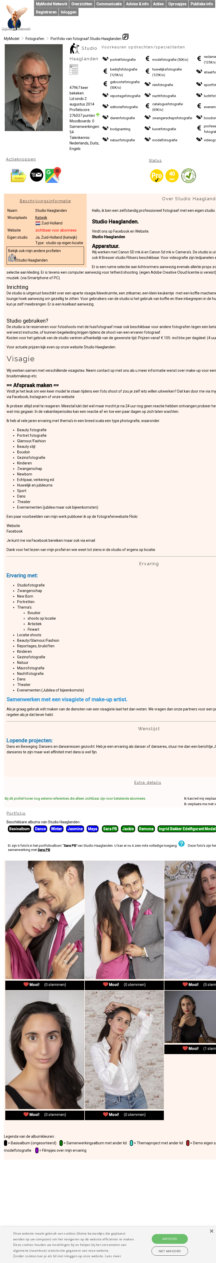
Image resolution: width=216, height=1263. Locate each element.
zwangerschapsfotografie (172, 118)
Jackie (128, 829)
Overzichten (81, 4)
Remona (146, 829)
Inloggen (68, 12)
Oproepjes (177, 4)
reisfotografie (162, 85)
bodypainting (120, 129)
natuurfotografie (122, 140)
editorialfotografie (124, 107)
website (68, 397)
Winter (56, 829)
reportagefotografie (125, 96)
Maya (92, 829)
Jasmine (75, 829)
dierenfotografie (122, 118)
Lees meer (113, 1256)
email (90, 540)
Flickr (133, 516)
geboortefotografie (125, 82)
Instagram (39, 397)
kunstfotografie (164, 129)
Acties (158, 4)
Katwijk (41, 217)
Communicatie (109, 4)
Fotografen (35, 39)
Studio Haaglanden (32, 260)
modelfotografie (164, 140)
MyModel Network (51, 4)
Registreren (46, 12)
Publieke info (202, 4)
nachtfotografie (164, 96)
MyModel (11, 39)
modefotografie (164, 60)
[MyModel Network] (16, 29)
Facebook (20, 397)
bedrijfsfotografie (123, 69)
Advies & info (137, 4)
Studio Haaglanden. (115, 221)
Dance (40, 829)
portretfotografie (123, 60)
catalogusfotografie (167, 104)
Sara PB (110, 829)
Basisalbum (19, 829)
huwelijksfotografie (167, 69)
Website (13, 526)
